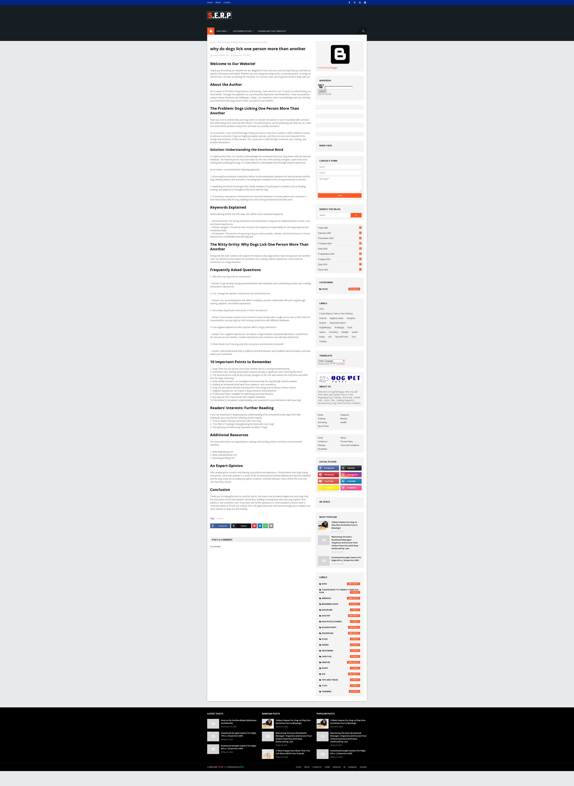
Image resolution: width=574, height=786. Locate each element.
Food (337, 289)
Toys (354, 336)
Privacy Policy (347, 441)
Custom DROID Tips (220, 55)
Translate (340, 363)
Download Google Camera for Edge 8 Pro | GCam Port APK (346, 559)
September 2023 (340, 254)
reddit (327, 767)
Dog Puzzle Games (338, 323)
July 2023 (340, 264)
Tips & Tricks (323, 426)
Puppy (322, 336)
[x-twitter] (354, 2)
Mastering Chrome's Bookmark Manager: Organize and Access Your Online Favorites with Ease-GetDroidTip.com (345, 542)
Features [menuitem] (221, 31)
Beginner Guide (336, 318)
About (218, 2)
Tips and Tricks (341, 336)
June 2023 (340, 269)
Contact (227, 2)
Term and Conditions (350, 445)
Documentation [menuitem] (242, 31)
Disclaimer (322, 449)
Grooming (333, 332)
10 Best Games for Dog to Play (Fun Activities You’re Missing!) (344, 525)
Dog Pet (322, 323)
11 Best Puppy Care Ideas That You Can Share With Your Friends (293, 752)
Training (322, 341)
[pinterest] (365, 2)
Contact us (322, 441)
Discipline (351, 318)
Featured (345, 414)
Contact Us (317, 767)
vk (344, 767)
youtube (363, 767)
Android (221, 42)
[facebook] (349, 2)
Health (343, 422)
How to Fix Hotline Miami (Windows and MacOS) (239, 722)
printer (355, 332)
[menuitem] (210, 31)
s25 (329, 336)
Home (209, 2)
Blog (242, 767)
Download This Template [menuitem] (272, 31)
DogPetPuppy (325, 327)
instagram (352, 767)
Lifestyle (344, 332)
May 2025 (340, 227)
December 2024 (340, 238)
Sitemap (321, 445)
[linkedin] (351, 481)
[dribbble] (351, 487)
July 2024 (340, 248)
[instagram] (360, 2)
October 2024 (340, 243)
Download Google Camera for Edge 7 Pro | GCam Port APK (238, 734)
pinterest (337, 767)
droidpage (339, 327)
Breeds (344, 418)
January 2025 (340, 233)
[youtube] (328, 481)
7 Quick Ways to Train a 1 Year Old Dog (335, 313)
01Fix (321, 309)
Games (322, 332)
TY (224, 767)
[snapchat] (328, 487)
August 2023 (340, 259)
